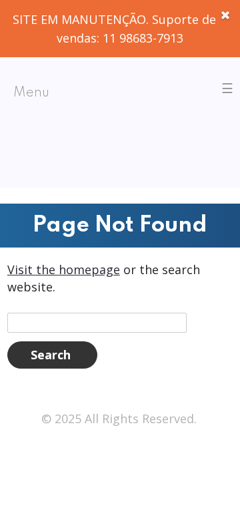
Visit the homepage (63, 269)
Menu (31, 93)
